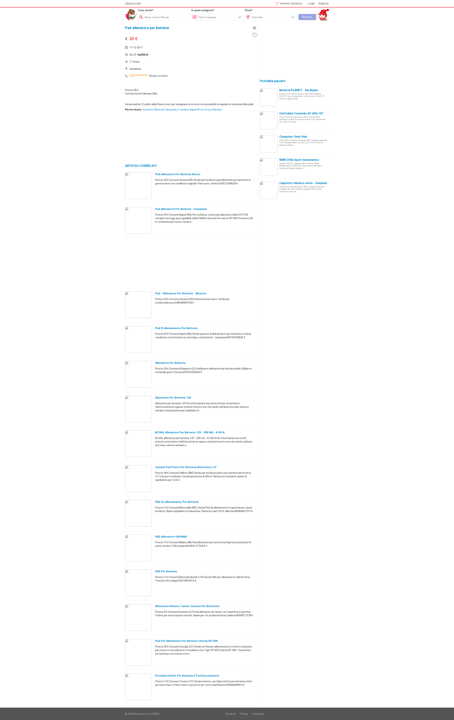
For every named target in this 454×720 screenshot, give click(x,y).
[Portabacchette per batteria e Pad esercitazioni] (138, 686)
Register (323, 3)
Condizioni (258, 713)
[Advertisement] (222, 55)
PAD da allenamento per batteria (176, 502)
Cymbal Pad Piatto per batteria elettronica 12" (186, 467)
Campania (170, 109)
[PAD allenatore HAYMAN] (138, 547)
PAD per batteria (166, 571)
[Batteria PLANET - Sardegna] (269, 97)
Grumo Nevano (213, 109)
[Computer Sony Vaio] (269, 143)
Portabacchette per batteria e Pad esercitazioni (187, 675)
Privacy (244, 713)
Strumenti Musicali (153, 109)
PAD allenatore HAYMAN (171, 536)
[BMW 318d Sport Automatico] (269, 166)
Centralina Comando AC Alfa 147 (301, 113)
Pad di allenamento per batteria (176, 328)
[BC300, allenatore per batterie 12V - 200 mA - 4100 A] (138, 443)
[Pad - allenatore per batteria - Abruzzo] (138, 304)
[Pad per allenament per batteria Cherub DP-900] (138, 652)
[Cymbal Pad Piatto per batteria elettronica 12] (138, 478)
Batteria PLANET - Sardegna (298, 90)
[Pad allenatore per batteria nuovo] (138, 185)
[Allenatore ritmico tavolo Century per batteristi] (138, 617)
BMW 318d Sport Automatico (299, 160)
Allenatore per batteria (170, 363)
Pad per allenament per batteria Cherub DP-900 (186, 641)
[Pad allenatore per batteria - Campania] (138, 220)
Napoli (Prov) (197, 109)
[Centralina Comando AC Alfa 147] (269, 120)
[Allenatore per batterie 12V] (138, 408)
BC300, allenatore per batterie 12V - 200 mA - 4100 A (190, 432)
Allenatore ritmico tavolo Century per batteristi (187, 606)
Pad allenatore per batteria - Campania (181, 209)
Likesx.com (133, 3)
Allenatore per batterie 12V (173, 397)
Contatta (230, 713)
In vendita (183, 109)
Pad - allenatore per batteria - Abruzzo (180, 293)
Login (311, 3)
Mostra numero (158, 75)
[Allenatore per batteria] (138, 374)
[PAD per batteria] (138, 582)
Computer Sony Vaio (293, 136)
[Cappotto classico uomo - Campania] (269, 190)
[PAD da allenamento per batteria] (138, 513)
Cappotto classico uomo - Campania (303, 183)
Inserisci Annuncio (291, 3)
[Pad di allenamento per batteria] (138, 339)
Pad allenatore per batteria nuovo (177, 174)
